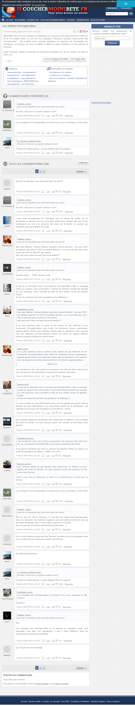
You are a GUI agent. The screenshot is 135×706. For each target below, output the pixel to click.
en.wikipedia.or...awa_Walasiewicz (21, 78)
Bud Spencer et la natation (60, 72)
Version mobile (34, 701)
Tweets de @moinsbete (101, 102)
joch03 (7, 226)
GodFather (7, 130)
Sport (39, 31)
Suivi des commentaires (53, 20)
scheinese (7, 544)
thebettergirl (7, 245)
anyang (7, 470)
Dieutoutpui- (7, 516)
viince (7, 147)
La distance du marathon (59, 75)
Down (56, 115)
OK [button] (125, 4)
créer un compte (61, 684)
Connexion (126, 8)
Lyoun (7, 621)
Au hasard (20, 20)
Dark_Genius (17, 31)
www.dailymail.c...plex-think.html (20, 84)
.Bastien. (21, 104)
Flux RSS (65, 701)
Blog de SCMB (98, 20)
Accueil (24, 701)
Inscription (112, 8)
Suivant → (81, 171)
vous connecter (42, 684)
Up (53, 115)
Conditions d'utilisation (80, 701)
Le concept (55, 701)
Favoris (71, 20)
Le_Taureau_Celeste (10, 110)
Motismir (7, 655)
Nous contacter (113, 701)
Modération (82, 20)
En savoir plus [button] (38, 5)
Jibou (7, 316)
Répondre (69, 116)
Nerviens (7, 427)
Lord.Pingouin (7, 599)
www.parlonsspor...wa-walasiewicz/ (21, 72)
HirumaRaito (7, 445)
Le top (9, 20)
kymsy (7, 294)
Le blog (45, 701)
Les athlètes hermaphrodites (19, 25)
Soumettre (33, 20)
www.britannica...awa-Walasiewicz (21, 75)
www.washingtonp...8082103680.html (22, 81)
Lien (48, 116)
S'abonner (83, 163)
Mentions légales (98, 701)
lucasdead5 (7, 274)
